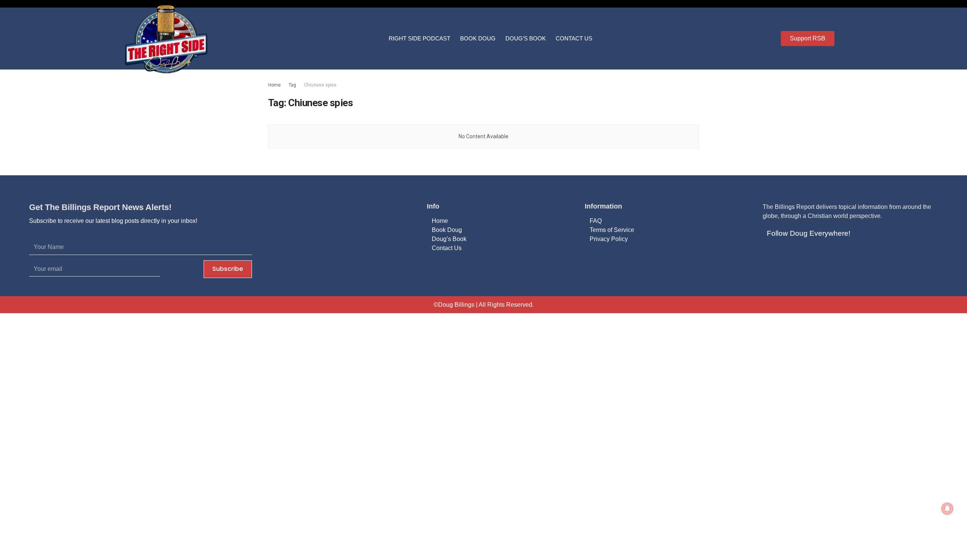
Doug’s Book (525, 38)
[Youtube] (807, 253)
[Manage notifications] (947, 508)
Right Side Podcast (419, 38)
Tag (292, 85)
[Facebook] (771, 253)
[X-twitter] (789, 253)
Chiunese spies (320, 85)
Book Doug (478, 38)
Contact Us (574, 38)
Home (274, 85)
